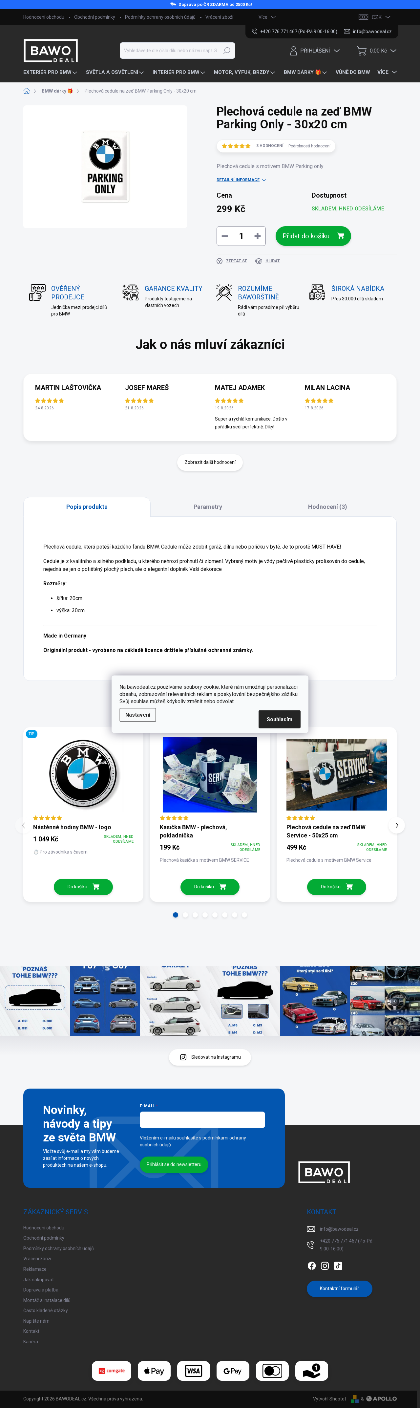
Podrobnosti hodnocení (309, 146)
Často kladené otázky (45, 1310)
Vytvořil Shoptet (329, 1398)
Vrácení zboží (219, 17)
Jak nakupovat (38, 1279)
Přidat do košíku (306, 236)
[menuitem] (51, 72)
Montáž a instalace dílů (47, 1300)
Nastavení (137, 714)
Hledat (226, 50)
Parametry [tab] (208, 506)
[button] (175, 914)
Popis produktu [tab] (87, 506)
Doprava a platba (40, 1289)
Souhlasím (279, 719)
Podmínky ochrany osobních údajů (160, 17)
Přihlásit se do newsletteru (174, 1164)
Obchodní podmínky (94, 17)
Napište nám (36, 1321)
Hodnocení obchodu (43, 17)
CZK (377, 17)
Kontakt (31, 1331)
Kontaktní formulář (339, 1288)
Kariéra (30, 1341)
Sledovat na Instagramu (216, 1057)
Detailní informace (238, 180)
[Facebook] (312, 1264)
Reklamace (35, 1269)
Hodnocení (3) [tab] (327, 506)
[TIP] (83, 774)
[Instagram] (325, 1264)
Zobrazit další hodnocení (210, 462)
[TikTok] (338, 1264)
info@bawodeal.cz (339, 1229)
